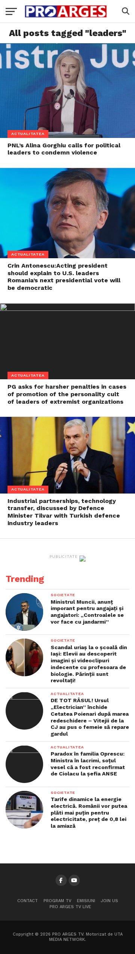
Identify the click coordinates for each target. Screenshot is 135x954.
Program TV (57, 900)
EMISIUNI (86, 900)
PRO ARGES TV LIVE (70, 906)
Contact (27, 900)
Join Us (109, 900)
